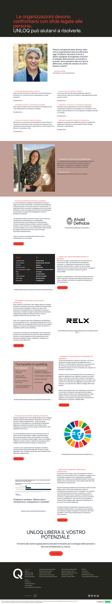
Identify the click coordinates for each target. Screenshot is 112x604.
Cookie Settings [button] (100, 601)
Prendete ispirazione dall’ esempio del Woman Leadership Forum (77, 454)
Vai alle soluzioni (18, 243)
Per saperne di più (17, 100)
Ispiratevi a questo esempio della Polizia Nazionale (33, 511)
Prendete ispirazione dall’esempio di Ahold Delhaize (77, 227)
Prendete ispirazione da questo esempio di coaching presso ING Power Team (32, 399)
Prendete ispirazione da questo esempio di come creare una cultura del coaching (33, 289)
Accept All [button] (108, 601)
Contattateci (56, 553)
